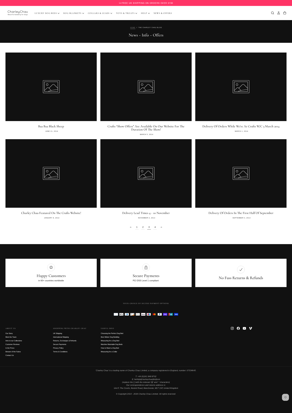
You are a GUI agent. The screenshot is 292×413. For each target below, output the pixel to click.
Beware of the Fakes (13, 352)
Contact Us (9, 355)
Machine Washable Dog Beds (112, 344)
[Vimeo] (250, 328)
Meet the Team (10, 337)
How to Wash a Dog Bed (110, 348)
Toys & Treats (125, 13)
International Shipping (61, 337)
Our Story (9, 333)
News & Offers (163, 13)
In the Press (9, 348)
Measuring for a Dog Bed (110, 341)
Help (144, 13)
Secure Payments (59, 344)
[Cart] (285, 13)
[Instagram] (232, 328)
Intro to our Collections (13, 341)
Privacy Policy (58, 348)
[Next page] (161, 227)
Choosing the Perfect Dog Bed (112, 333)
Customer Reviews (12, 344)
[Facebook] (238, 328)
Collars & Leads (99, 13)
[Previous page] (131, 227)
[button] (272, 13)
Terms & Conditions (60, 352)
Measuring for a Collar (109, 352)
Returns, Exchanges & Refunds (64, 341)
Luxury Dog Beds (46, 13)
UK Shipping (57, 333)
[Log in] (278, 13)
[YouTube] (244, 328)
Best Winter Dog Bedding (110, 337)
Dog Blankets (72, 13)
